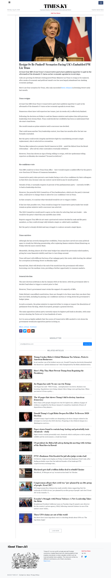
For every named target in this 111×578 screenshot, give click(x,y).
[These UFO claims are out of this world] (25, 518)
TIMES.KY (55, 6)
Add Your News (55, 13)
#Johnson (33, 327)
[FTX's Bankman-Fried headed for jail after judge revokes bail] (25, 459)
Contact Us (22, 575)
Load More (55, 530)
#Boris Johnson (24, 327)
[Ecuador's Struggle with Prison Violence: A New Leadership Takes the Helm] (25, 502)
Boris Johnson (66, 88)
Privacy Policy (35, 575)
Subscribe (87, 344)
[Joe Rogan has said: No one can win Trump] (25, 387)
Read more (47, 561)
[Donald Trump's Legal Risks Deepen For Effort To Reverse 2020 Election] (25, 417)
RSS (84, 553)
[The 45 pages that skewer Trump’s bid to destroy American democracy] (25, 401)
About (28, 575)
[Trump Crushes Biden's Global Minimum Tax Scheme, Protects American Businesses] (25, 360)
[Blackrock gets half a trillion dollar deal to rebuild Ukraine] (25, 473)
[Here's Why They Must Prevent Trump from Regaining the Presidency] (25, 374)
